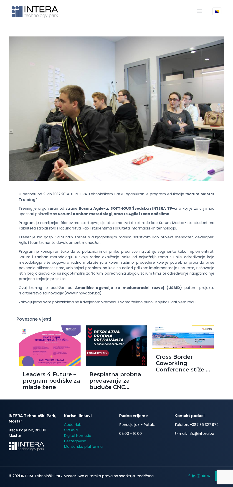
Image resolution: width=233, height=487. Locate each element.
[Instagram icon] (198, 476)
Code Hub (72, 424)
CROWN (71, 430)
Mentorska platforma (83, 446)
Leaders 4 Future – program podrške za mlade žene (51, 380)
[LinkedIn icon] (193, 476)
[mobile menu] (199, 11)
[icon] (203, 476)
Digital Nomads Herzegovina (77, 438)
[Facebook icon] (189, 476)
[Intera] (34, 11)
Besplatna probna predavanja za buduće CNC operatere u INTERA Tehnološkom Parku (118, 387)
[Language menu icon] (216, 11)
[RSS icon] (208, 476)
